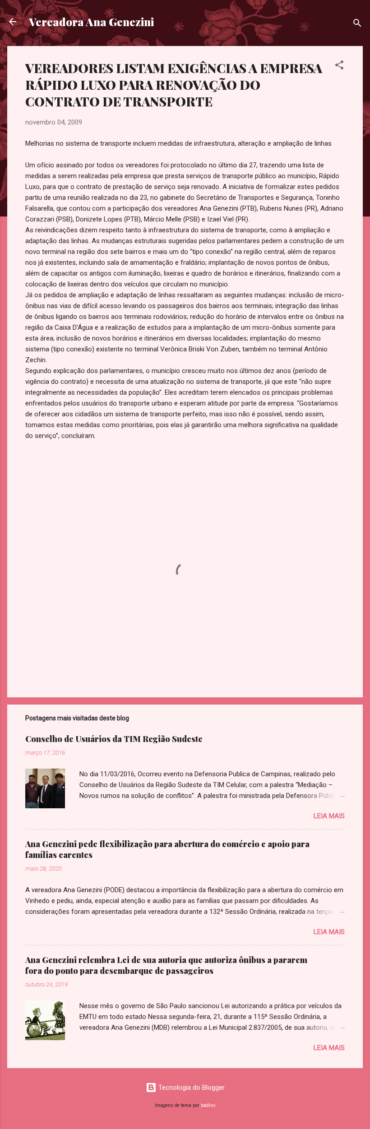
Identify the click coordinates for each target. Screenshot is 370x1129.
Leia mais (329, 816)
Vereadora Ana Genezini (91, 21)
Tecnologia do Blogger (191, 1087)
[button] (339, 67)
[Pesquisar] (357, 24)
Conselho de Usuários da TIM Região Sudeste (114, 738)
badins (208, 1105)
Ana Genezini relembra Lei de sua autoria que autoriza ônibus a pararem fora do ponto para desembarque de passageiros (166, 965)
